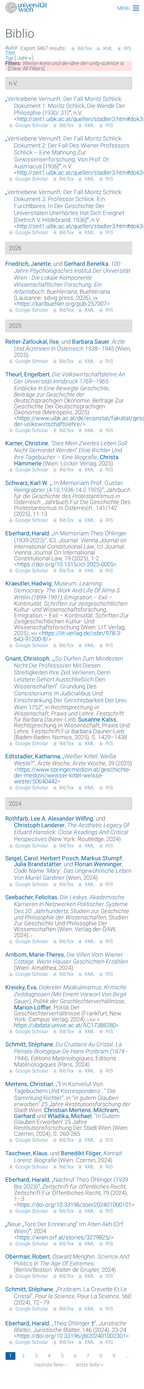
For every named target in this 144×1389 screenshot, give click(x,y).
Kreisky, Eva (20, 987)
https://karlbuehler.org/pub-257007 (62, 303)
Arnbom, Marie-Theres (34, 954)
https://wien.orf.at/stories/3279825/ (64, 1237)
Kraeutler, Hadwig (28, 583)
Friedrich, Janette (28, 263)
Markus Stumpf (101, 858)
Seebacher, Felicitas (31, 897)
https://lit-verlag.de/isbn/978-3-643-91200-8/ (68, 636)
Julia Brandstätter (37, 864)
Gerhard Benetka (86, 263)
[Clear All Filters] (26, 68)
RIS (127, 48)
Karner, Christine (26, 443)
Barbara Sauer (90, 341)
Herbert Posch (59, 858)
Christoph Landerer (39, 825)
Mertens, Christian (29, 1083)
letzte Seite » (89, 1364)
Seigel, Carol (21, 858)
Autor (11, 48)
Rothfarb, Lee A (25, 818)
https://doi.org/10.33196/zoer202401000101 (74, 1204)
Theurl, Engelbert (27, 374)
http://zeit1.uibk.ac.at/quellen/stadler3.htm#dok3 (80, 118)
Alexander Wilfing (70, 818)
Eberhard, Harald (27, 533)
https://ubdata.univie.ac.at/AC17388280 (65, 1025)
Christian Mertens (67, 1110)
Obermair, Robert (27, 1256)
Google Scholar (31, 125)
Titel (10, 53)
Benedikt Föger (81, 1153)
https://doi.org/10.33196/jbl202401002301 (71, 1335)
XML (108, 48)
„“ (65, 105)
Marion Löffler (32, 1007)
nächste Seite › (50, 1364)
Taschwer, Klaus (26, 1153)
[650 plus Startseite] (72, 8)
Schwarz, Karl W (26, 482)
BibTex (85, 48)
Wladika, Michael (70, 1115)
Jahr (22, 58)
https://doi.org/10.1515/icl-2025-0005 (65, 564)
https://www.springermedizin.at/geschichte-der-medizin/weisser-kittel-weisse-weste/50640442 (72, 775)
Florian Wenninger (98, 864)
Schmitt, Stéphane (29, 1044)
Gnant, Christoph (27, 658)
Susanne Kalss (97, 719)
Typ (9, 58)
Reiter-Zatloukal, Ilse (32, 341)
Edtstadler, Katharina (32, 756)
